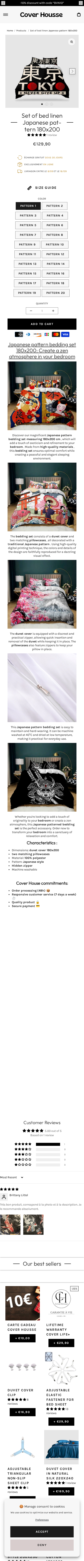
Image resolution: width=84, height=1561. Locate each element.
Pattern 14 (56, 264)
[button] (3, 3)
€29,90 (61, 1343)
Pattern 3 (28, 215)
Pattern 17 (27, 283)
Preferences (42, 1519)
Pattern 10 (55, 244)
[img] (9, 1189)
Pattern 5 (28, 225)
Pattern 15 (27, 273)
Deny (42, 1545)
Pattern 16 (56, 273)
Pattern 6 (55, 225)
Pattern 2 (54, 206)
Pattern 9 (27, 244)
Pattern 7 (28, 235)
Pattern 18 (55, 283)
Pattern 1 (28, 206)
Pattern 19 (27, 293)
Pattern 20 (55, 293)
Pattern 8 (54, 235)
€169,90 (61, 1491)
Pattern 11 (27, 254)
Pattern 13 (28, 264)
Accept (42, 1532)
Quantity (42, 303)
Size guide (45, 188)
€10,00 (22, 1338)
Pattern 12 (55, 254)
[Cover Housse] (41, 14)
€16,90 (22, 1412)
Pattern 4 (55, 215)
